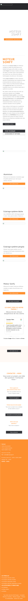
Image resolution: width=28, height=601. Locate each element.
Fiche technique (10, 131)
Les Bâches (4, 591)
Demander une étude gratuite (14, 414)
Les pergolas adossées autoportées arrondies (11, 583)
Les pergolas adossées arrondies (9, 579)
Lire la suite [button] (8, 331)
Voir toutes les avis (14, 351)
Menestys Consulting (7, 596)
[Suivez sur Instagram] (16, 463)
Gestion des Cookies (18, 598)
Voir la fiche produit (14, 183)
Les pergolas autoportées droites (9, 581)
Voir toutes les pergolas (14, 301)
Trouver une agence (14, 398)
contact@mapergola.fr (9, 454)
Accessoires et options (12, 134)
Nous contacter (14, 432)
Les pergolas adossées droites (8, 577)
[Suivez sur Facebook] (13, 463)
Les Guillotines (5, 587)
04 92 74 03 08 (6, 452)
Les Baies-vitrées (5, 589)
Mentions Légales (16, 596)
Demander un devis (13, 39)
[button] (24, 326)
